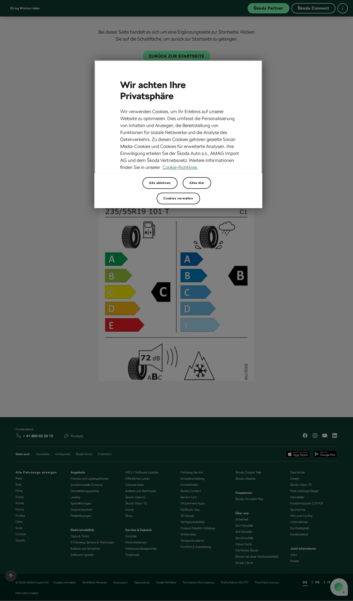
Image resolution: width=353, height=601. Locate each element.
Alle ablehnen (160, 183)
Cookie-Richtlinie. (180, 167)
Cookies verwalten (178, 198)
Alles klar (196, 183)
